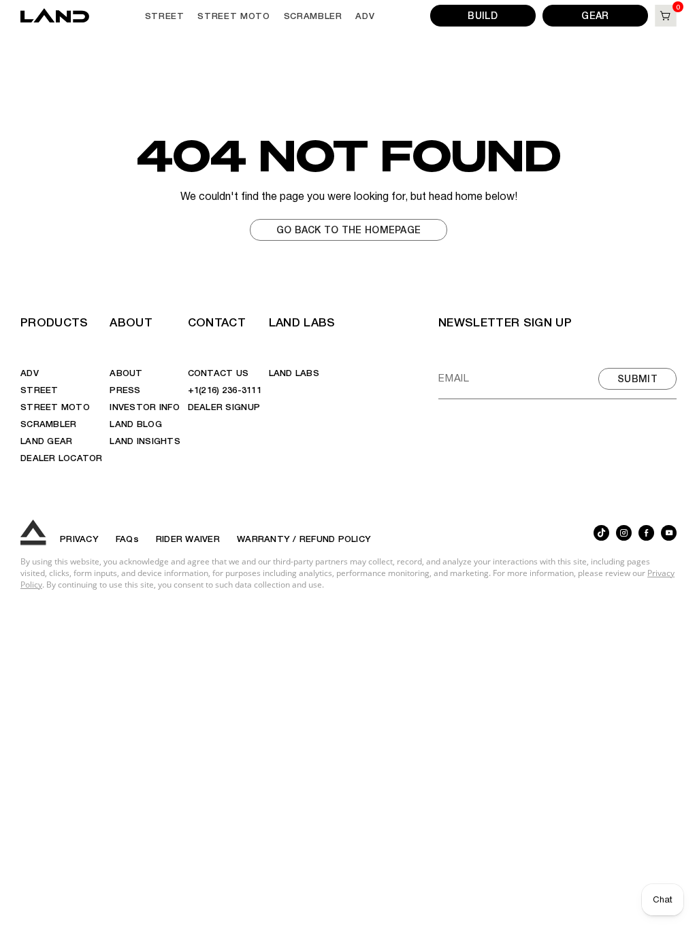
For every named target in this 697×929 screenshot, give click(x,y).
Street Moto (233, 15)
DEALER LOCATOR (61, 457)
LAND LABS (302, 321)
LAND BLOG (135, 423)
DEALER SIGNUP (224, 406)
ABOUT (131, 321)
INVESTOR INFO (144, 406)
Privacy (79, 538)
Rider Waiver (188, 538)
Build (483, 15)
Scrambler (313, 15)
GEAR (595, 15)
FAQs (127, 538)
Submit (637, 378)
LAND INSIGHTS (145, 440)
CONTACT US (218, 372)
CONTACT (217, 321)
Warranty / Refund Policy (304, 538)
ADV (364, 15)
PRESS (125, 389)
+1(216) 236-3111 (224, 389)
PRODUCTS (54, 321)
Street (164, 15)
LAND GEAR (46, 440)
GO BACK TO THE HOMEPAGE (348, 229)
